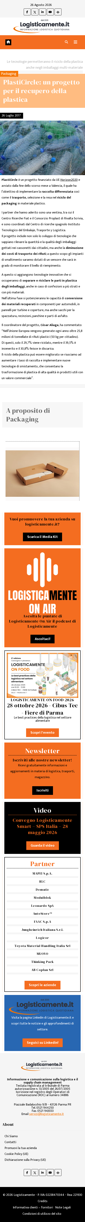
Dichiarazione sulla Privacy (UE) (25, 1160)
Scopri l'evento (42, 733)
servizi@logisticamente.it (46, 1114)
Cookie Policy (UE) (16, 1154)
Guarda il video (43, 846)
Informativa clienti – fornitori (33, 1207)
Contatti (10, 1142)
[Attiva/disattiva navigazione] (75, 42)
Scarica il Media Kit (42, 537)
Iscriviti (43, 790)
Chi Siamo (11, 1136)
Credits (42, 1201)
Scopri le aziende (42, 985)
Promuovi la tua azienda (21, 1148)
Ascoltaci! (42, 639)
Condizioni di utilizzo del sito (42, 1213)
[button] (66, 42)
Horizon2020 (69, 180)
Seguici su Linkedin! (42, 1043)
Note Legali (63, 1207)
